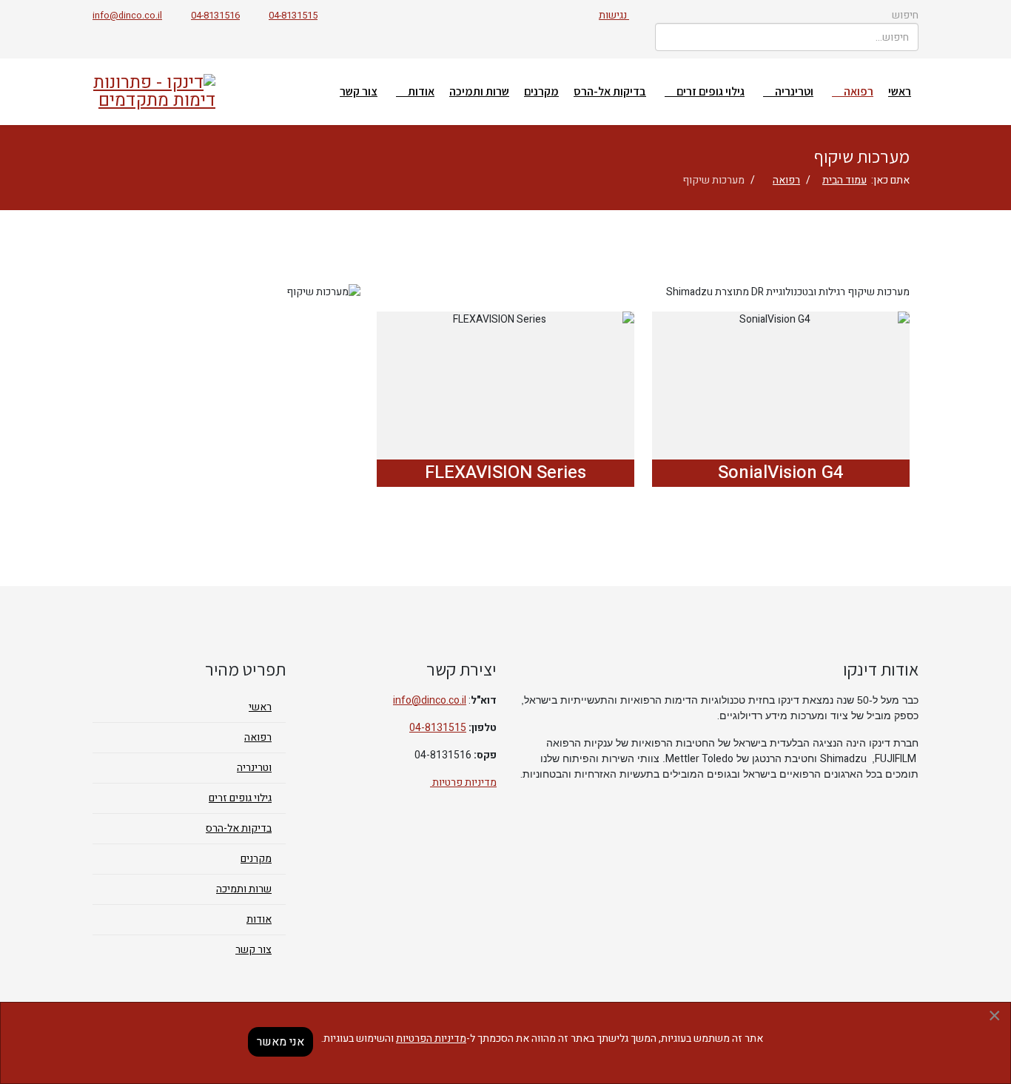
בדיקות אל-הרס (610, 91)
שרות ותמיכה (479, 91)
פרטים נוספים (781, 374)
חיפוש (905, 15)
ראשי (899, 91)
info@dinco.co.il (127, 15)
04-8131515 (293, 15)
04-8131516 (215, 15)
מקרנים (541, 91)
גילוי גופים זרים (710, 91)
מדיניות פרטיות (463, 782)
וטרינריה (794, 91)
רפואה (858, 91)
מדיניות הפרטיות (431, 1038)
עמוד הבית (844, 180)
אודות (421, 91)
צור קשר (358, 91)
